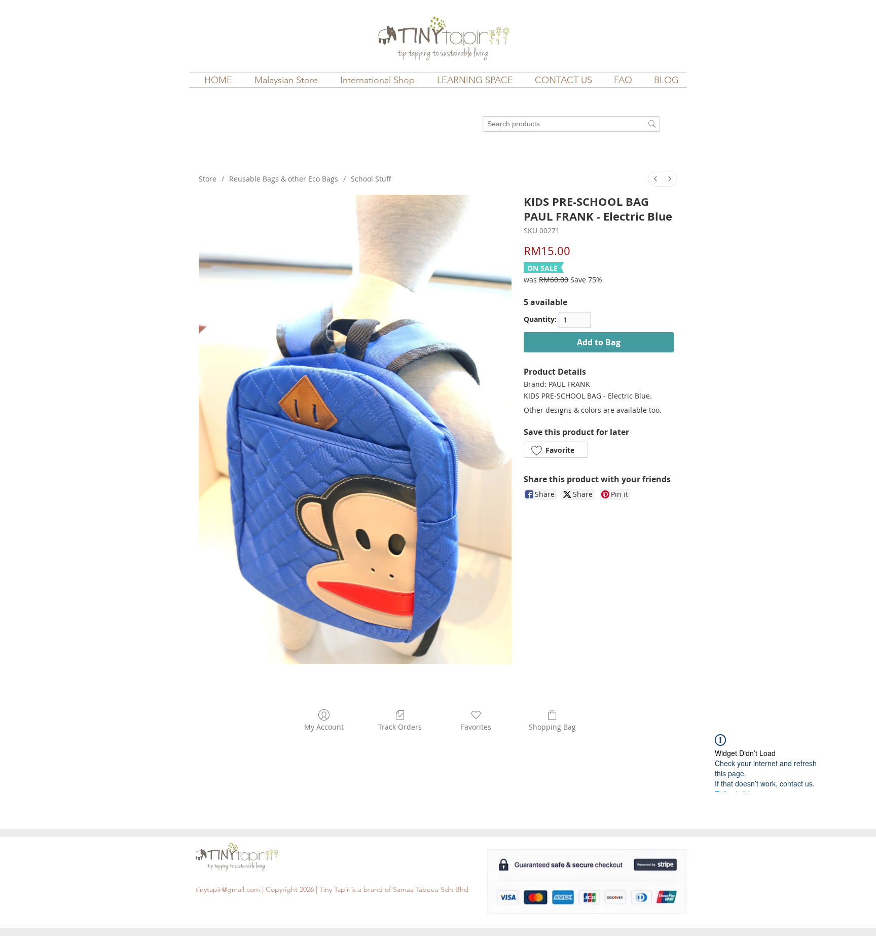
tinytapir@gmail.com (228, 889)
